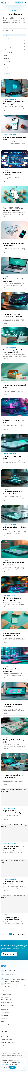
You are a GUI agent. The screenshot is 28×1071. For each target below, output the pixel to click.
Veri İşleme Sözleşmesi (17, 1055)
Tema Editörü (4, 1015)
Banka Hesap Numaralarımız (8, 1042)
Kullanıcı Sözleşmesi (6, 1055)
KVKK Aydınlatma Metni (6, 1053)
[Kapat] (25, 1060)
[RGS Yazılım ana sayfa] (5, 2)
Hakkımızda (4, 1031)
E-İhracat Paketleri (6, 1000)
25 (18, 934)
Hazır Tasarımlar (5, 1012)
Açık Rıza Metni (21, 1057)
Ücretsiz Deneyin (8, 954)
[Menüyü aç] (25, 2)
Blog (2, 1021)
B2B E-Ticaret (4, 997)
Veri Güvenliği (4, 1057)
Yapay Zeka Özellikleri (6, 1002)
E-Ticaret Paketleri (6, 994)
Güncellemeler (5, 1036)
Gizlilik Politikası (17, 1053)
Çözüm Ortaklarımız (6, 1039)
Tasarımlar (20, 2)
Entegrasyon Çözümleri (7, 1005)
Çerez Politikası (12, 1057)
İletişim (3, 1045)
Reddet (5, 1067)
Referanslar (4, 1018)
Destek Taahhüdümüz (6, 1034)
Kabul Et (12, 1067)
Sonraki (23, 934)
